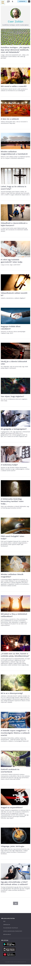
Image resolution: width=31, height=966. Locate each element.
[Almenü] (8, 1)
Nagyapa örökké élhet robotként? (10, 327)
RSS (4, 921)
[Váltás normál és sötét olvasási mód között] (13, 1)
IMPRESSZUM (6, 924)
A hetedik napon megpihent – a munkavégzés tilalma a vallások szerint (15, 733)
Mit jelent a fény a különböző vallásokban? (14, 615)
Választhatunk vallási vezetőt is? (14, 294)
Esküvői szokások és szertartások (10, 770)
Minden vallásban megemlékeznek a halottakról (14, 153)
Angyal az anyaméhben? (12, 807)
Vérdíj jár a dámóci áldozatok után (14, 362)
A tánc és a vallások (10, 119)
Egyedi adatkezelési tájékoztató (12, 931)
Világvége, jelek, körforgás (12, 846)
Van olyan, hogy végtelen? (12, 396)
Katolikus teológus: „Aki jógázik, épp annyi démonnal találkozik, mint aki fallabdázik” (15, 49)
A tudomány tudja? (9, 465)
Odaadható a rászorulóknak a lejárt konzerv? (14, 224)
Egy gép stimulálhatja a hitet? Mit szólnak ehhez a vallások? (14, 883)
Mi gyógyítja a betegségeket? (14, 429)
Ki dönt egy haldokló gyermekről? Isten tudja (11, 261)
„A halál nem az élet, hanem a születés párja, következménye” (15, 655)
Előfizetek (22, 1)
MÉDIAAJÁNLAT (7, 934)
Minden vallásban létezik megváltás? (12, 575)
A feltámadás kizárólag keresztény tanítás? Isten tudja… (12, 501)
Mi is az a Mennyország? (12, 693)
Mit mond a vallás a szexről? (14, 86)
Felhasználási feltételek (10, 927)
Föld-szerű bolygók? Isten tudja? (12, 537)
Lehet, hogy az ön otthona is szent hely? (13, 187)
